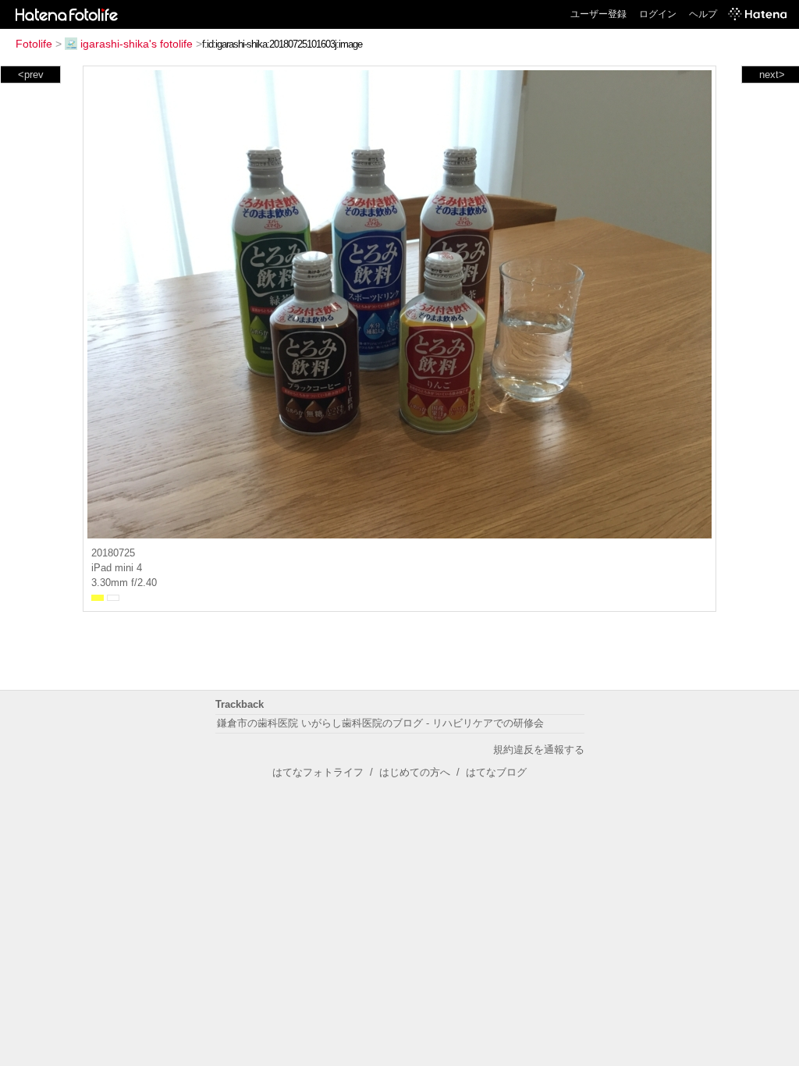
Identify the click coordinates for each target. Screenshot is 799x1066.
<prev (31, 74)
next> (772, 74)
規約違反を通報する (538, 749)
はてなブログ (496, 772)
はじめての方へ (414, 772)
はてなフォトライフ (318, 772)
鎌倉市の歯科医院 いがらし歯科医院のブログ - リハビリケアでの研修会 (380, 723)
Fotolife (34, 43)
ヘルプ (703, 14)
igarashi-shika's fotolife (136, 43)
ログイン (657, 14)
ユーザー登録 (598, 14)
